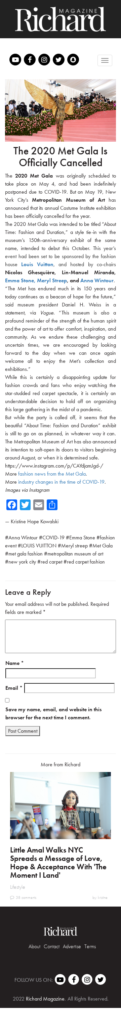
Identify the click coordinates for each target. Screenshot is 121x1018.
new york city (22, 561)
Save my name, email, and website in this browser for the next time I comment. (53, 713)
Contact (51, 946)
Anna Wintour (23, 537)
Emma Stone (82, 537)
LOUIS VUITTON (38, 545)
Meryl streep (74, 545)
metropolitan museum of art (75, 553)
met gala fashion (25, 553)
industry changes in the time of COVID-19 (61, 481)
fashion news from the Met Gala (52, 473)
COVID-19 (53, 537)
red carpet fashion (86, 561)
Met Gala (102, 545)
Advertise (72, 946)
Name (14, 663)
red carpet (51, 561)
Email (14, 687)
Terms (90, 946)
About (34, 946)
